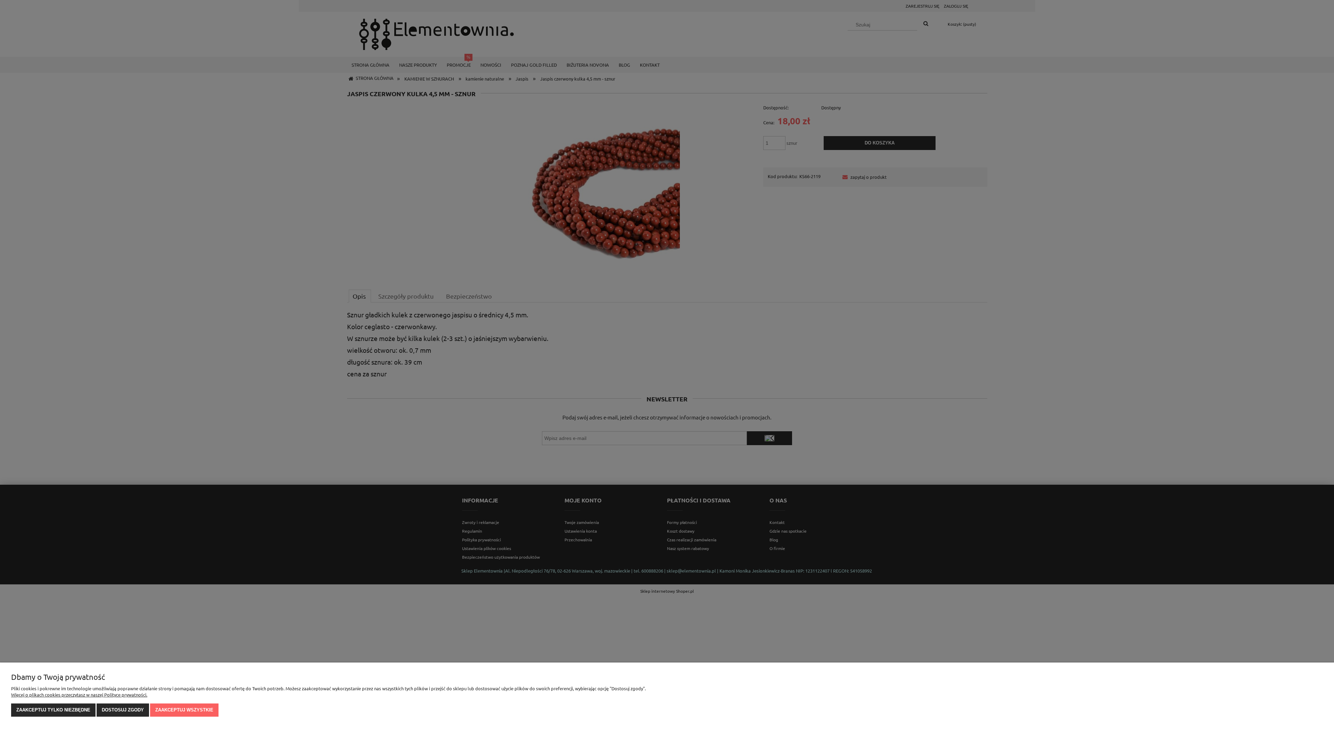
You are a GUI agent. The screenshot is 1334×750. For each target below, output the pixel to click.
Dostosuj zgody (123, 709)
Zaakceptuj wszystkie (184, 709)
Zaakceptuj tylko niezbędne (53, 709)
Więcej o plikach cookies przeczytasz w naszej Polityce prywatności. (79, 695)
